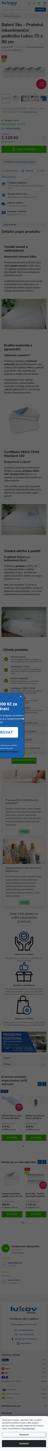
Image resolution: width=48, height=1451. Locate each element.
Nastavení (24, 1434)
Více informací (28, 1428)
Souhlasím (24, 1443)
